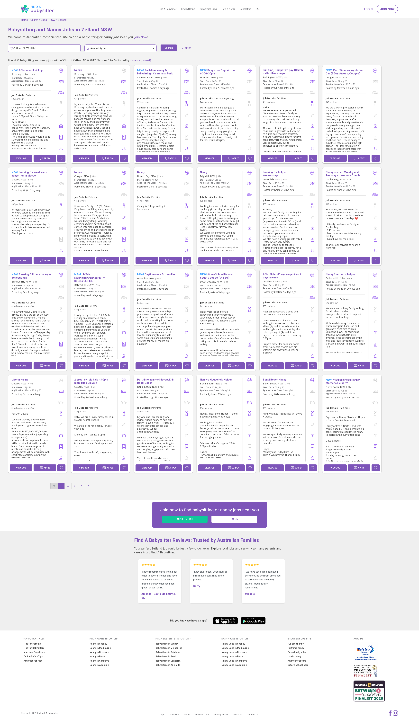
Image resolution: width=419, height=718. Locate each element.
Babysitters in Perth (165, 656)
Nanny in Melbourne (100, 648)
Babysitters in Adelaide (167, 665)
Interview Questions (34, 652)
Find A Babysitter (167, 9)
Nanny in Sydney (98, 643)
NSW (52, 19)
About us (237, 714)
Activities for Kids (33, 660)
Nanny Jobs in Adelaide (234, 665)
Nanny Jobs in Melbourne (235, 648)
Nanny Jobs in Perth (232, 656)
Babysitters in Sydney (166, 643)
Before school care (298, 665)
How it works (228, 9)
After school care (297, 660)
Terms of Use (202, 714)
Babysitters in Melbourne (168, 648)
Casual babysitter (297, 652)
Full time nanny (296, 643)
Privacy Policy (221, 714)
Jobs (44, 19)
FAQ (258, 9)
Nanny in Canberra (99, 660)
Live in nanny (294, 656)
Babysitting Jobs (208, 9)
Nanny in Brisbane (99, 652)
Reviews (174, 714)
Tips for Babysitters (34, 648)
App (163, 714)
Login (368, 9)
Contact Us (245, 9)
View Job (21, 158)
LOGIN (234, 519)
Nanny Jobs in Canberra (234, 660)
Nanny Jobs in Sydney (233, 643)
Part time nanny (296, 648)
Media (187, 714)
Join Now (387, 9)
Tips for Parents (32, 643)
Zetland (62, 19)
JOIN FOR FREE (185, 519)
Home (24, 19)
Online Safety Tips (33, 656)
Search (34, 19)
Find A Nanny (188, 9)
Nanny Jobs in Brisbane (234, 652)
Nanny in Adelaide (99, 665)
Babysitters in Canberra (168, 660)
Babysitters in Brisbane (167, 652)
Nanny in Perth (97, 656)
